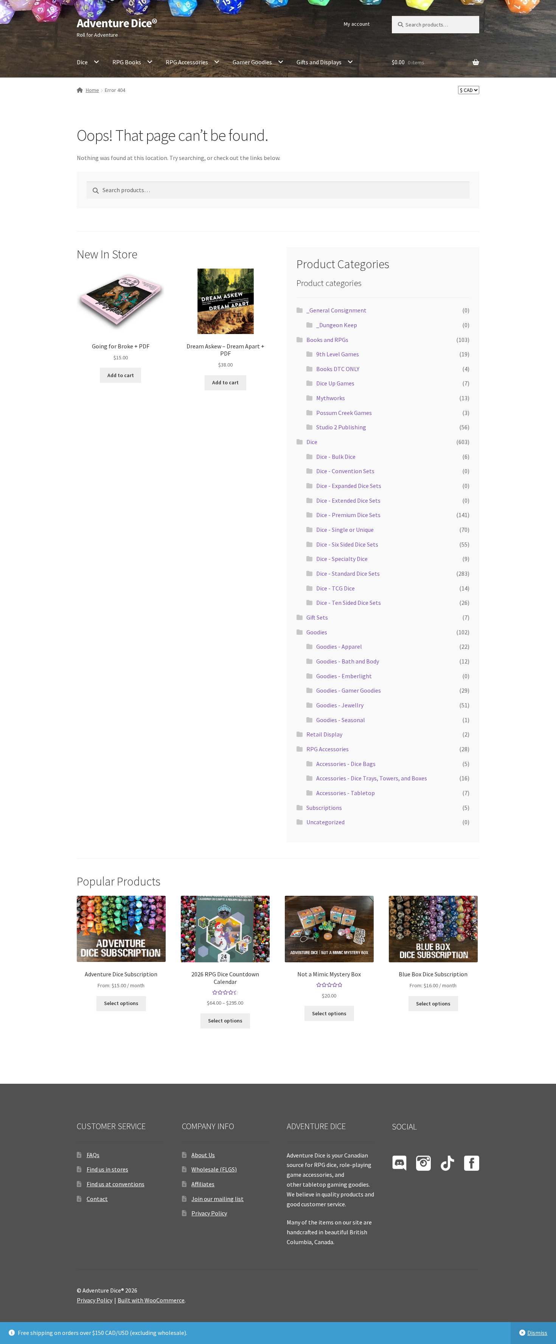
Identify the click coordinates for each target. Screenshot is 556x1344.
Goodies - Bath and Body (347, 661)
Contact (97, 1199)
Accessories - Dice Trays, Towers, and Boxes (371, 778)
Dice (82, 62)
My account (357, 23)
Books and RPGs (327, 339)
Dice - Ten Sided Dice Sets (348, 602)
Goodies (316, 632)
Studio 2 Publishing (341, 427)
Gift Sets (317, 617)
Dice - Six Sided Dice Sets (347, 544)
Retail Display (324, 734)
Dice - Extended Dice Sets (348, 500)
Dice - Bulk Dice (336, 456)
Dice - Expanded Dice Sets (348, 485)
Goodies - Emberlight (344, 676)
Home (92, 90)
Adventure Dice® (117, 23)
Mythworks (330, 398)
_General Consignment (336, 310)
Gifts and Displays (319, 62)
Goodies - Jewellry (339, 705)
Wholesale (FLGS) (214, 1169)
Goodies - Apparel (339, 646)
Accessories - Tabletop (345, 793)
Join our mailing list (217, 1199)
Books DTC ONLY (337, 369)
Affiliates (202, 1184)
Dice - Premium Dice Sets (348, 515)
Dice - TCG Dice (335, 588)
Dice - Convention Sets (345, 471)
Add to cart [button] (120, 375)
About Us (203, 1155)
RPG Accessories (187, 62)
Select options (121, 1003)
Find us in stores (107, 1169)
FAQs (93, 1155)
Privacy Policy (209, 1213)
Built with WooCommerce (151, 1300)
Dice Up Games (335, 383)
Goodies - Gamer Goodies (348, 690)
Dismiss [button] (537, 1332)
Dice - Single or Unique (345, 529)
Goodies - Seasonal (340, 720)
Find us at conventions (115, 1184)
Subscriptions (324, 807)
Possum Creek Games (344, 412)
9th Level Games (337, 354)
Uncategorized (325, 822)
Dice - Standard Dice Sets (348, 573)
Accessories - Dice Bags (346, 764)
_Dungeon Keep (336, 325)
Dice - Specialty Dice (342, 558)
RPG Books (126, 62)
